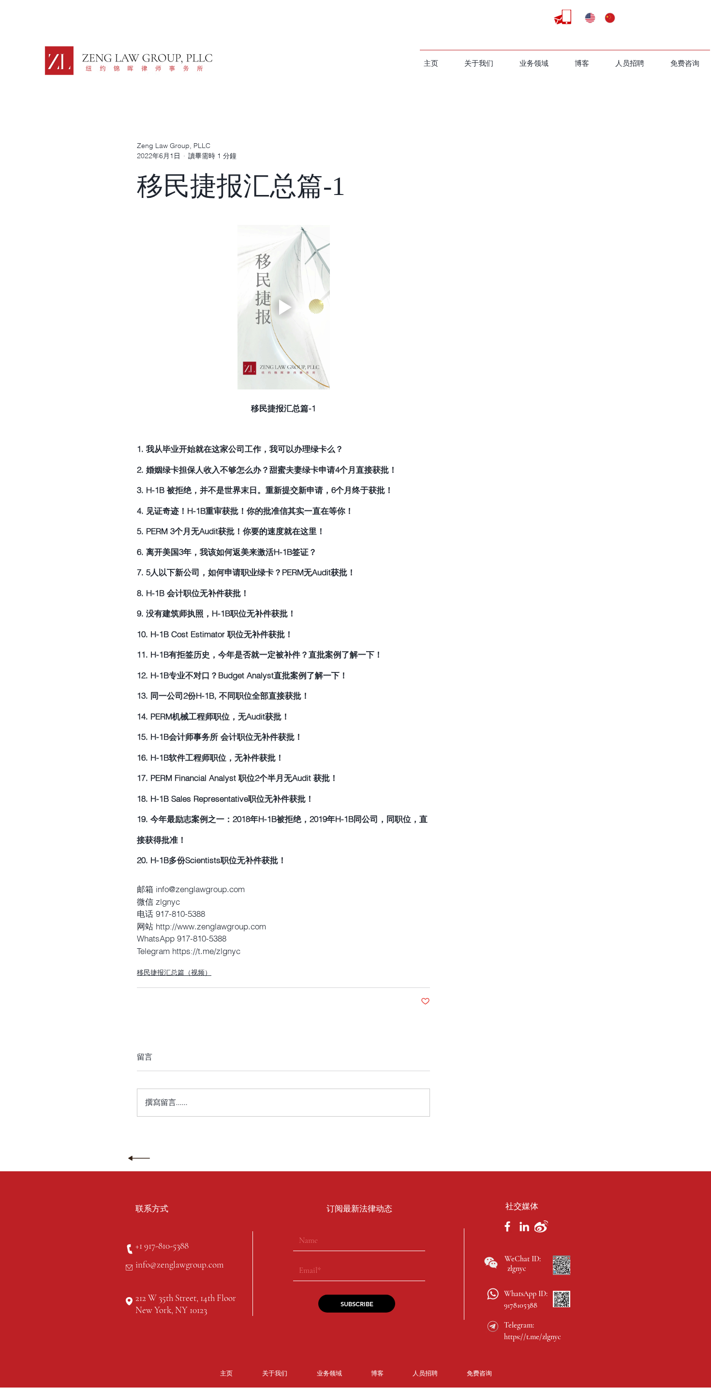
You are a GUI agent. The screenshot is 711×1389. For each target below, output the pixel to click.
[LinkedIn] (524, 1226)
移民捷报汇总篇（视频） (174, 972)
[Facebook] (507, 1226)
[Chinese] (607, 18)
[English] (587, 18)
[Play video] (283, 307)
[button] (534, 63)
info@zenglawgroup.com (179, 1264)
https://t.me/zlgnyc (532, 1337)
